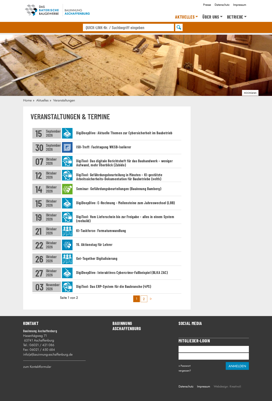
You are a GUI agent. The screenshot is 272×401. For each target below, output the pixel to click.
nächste (151, 298)
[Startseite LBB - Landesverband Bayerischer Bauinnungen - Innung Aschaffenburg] (57, 11)
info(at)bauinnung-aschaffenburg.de (48, 354)
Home (27, 100)
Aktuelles (185, 16)
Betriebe (235, 16)
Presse (207, 5)
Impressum (239, 5)
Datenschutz (222, 5)
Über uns (210, 16)
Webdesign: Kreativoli (227, 386)
